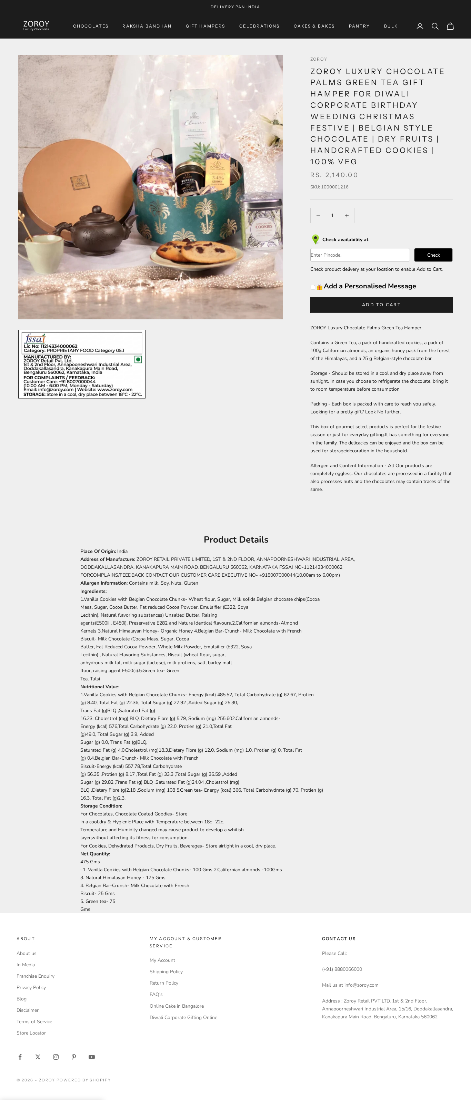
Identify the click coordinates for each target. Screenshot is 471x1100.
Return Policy (164, 983)
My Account (162, 960)
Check (433, 255)
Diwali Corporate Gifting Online (183, 1017)
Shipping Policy (166, 971)
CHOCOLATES (91, 26)
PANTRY (359, 26)
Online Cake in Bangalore (177, 1006)
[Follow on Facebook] (20, 1056)
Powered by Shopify (84, 1080)
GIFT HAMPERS (206, 26)
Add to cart (381, 305)
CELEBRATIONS (259, 26)
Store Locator (31, 1033)
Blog (22, 999)
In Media (26, 965)
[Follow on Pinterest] (73, 1056)
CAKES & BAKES (314, 26)
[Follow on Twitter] (37, 1056)
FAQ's (156, 994)
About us (27, 953)
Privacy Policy (31, 987)
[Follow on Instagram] (55, 1056)
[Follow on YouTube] (91, 1056)
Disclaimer (28, 1010)
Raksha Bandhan (147, 26)
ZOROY (319, 59)
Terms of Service (34, 1021)
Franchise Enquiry (35, 976)
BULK (391, 26)
